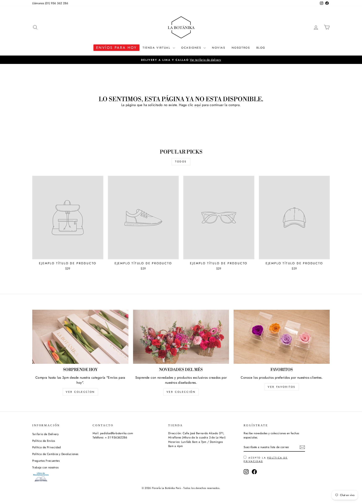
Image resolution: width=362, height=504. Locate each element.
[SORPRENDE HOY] (80, 337)
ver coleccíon (80, 392)
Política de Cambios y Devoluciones (55, 454)
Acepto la (266, 459)
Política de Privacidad (46, 447)
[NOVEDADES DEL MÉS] (181, 337)
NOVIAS (218, 48)
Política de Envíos (43, 441)
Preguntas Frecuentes (45, 461)
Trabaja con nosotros (45, 467)
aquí (197, 104)
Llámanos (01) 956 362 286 (50, 3)
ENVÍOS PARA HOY (116, 47)
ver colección (181, 392)
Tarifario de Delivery (45, 434)
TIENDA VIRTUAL (157, 48)
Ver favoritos (282, 387)
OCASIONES (192, 48)
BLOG (260, 48)
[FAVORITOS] (282, 337)
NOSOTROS (241, 48)
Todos (181, 161)
